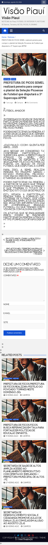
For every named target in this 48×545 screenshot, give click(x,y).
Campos (20, 103)
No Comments (32, 103)
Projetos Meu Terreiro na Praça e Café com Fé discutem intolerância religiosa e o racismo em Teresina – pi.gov (23, 251)
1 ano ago (9, 103)
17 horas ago (12, 482)
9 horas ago (12, 436)
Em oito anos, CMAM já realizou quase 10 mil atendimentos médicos (23, 240)
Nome (6, 304)
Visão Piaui (10, 18)
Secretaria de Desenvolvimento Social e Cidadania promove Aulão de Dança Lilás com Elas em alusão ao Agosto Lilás (23, 517)
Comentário (11, 275)
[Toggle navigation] (11, 30)
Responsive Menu (43, 2)
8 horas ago (12, 395)
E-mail (6, 313)
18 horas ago (12, 526)
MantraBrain (26, 539)
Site (5, 322)
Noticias (7, 79)
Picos (13, 79)
